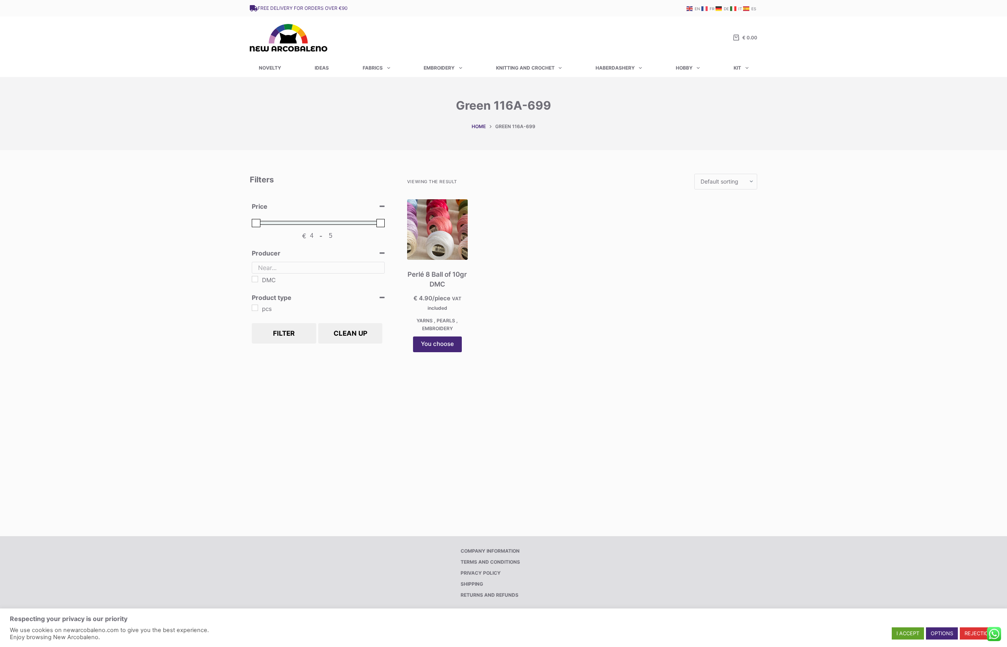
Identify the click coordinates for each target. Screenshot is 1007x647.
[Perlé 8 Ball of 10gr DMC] (437, 229)
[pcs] (255, 308)
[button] (908, 633)
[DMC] (255, 279)
